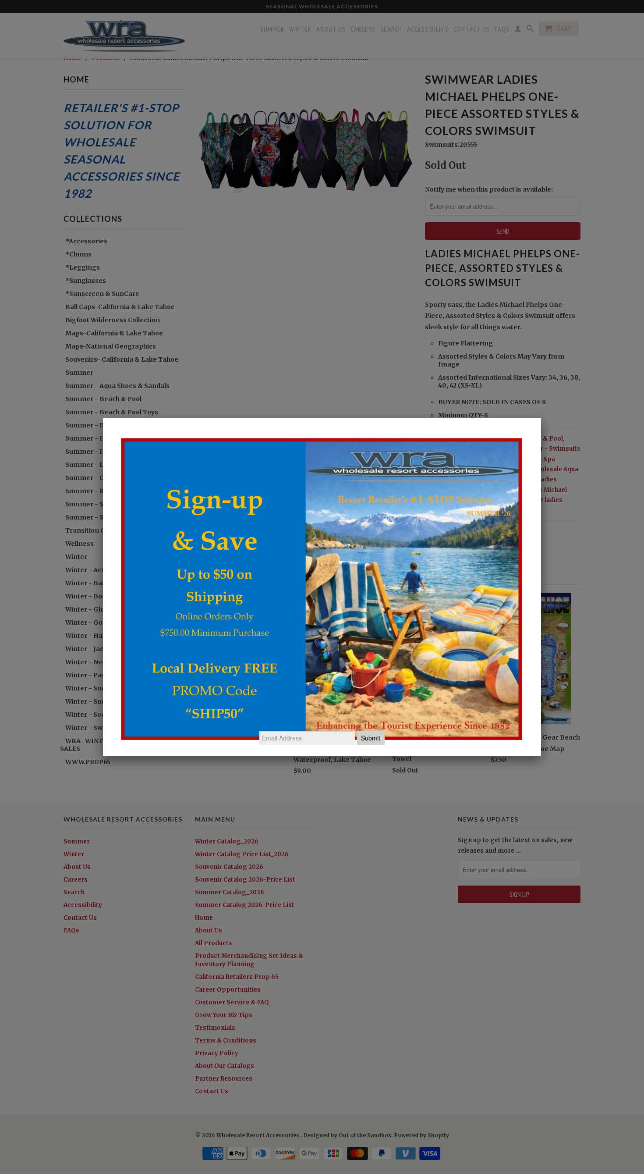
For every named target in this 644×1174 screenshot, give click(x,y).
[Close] (541, 418)
